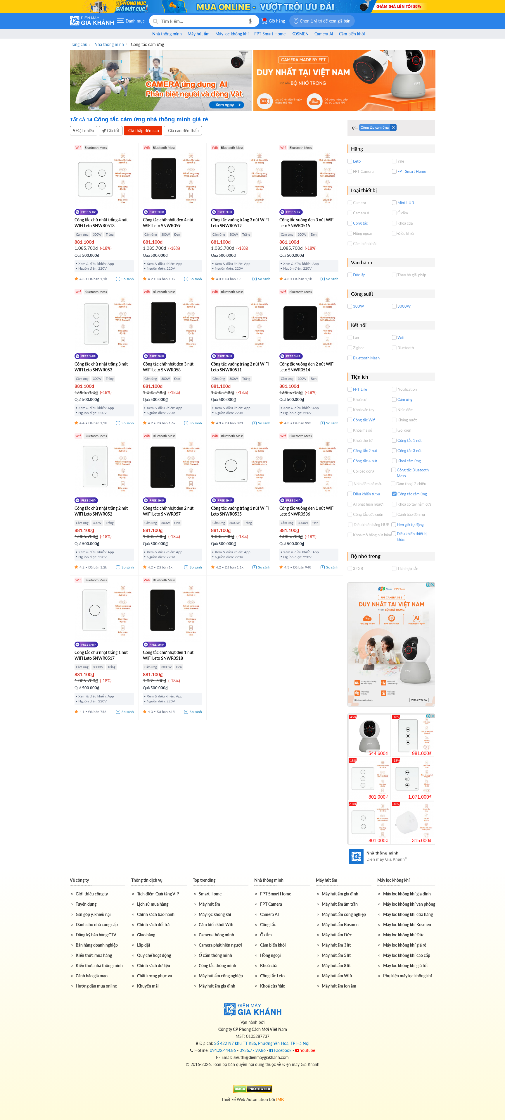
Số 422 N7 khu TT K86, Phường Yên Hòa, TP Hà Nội (261, 1043)
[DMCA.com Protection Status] (252, 1088)
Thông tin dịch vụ (146, 880)
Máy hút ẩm (326, 880)
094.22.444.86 (223, 1050)
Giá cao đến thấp (183, 130)
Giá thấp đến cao (143, 130)
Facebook (282, 1050)
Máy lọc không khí (393, 880)
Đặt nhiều (84, 130)
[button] (322, 21)
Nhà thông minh (268, 880)
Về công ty (79, 880)
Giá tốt (112, 130)
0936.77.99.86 (253, 1050)
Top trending (204, 880)
